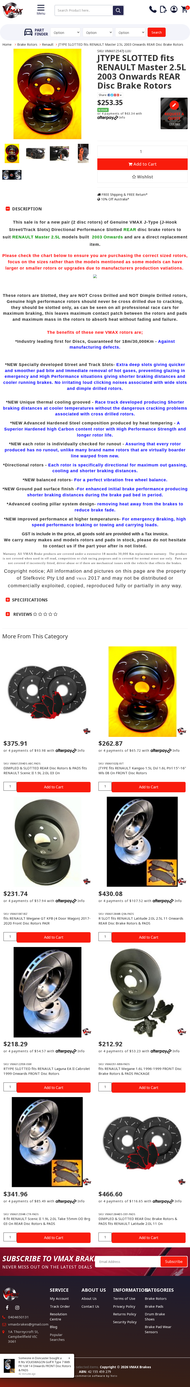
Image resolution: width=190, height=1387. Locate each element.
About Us (89, 1298)
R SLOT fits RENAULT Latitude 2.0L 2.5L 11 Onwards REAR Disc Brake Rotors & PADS (140, 920)
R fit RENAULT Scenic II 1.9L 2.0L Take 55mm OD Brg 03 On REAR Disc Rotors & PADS (46, 1221)
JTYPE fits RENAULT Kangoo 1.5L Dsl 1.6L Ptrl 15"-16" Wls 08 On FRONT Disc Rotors (142, 770)
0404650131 (18, 1317)
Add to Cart (144, 164)
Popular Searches (57, 1337)
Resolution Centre (58, 1316)
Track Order (60, 1306)
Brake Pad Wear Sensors (158, 1329)
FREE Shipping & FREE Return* (124, 194)
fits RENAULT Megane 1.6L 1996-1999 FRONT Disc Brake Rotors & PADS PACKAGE (140, 1071)
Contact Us (90, 1306)
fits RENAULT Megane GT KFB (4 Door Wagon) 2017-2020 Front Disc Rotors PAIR (47, 920)
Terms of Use (124, 1298)
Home (7, 44)
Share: (103, 95)
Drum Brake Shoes (155, 1316)
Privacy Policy (124, 1306)
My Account (59, 1298)
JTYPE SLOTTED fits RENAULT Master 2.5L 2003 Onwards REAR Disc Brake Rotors (120, 44)
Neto (114, 1375)
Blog (53, 1326)
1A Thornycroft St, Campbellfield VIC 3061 (23, 1336)
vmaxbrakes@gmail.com (28, 1324)
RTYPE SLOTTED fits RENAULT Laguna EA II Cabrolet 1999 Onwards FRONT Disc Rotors (46, 1071)
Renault (48, 44)
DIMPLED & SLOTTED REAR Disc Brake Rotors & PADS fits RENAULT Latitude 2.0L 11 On (137, 1221)
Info (122, 117)
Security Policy (125, 1322)
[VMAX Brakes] (12, 10)
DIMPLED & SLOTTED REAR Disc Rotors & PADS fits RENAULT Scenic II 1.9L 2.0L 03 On (45, 770)
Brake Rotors (27, 44)
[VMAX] (87, 731)
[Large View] (12, 153)
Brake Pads (154, 1306)
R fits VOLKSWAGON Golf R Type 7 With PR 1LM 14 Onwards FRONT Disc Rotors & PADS (45, 1366)
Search (157, 32)
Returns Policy (124, 1314)
